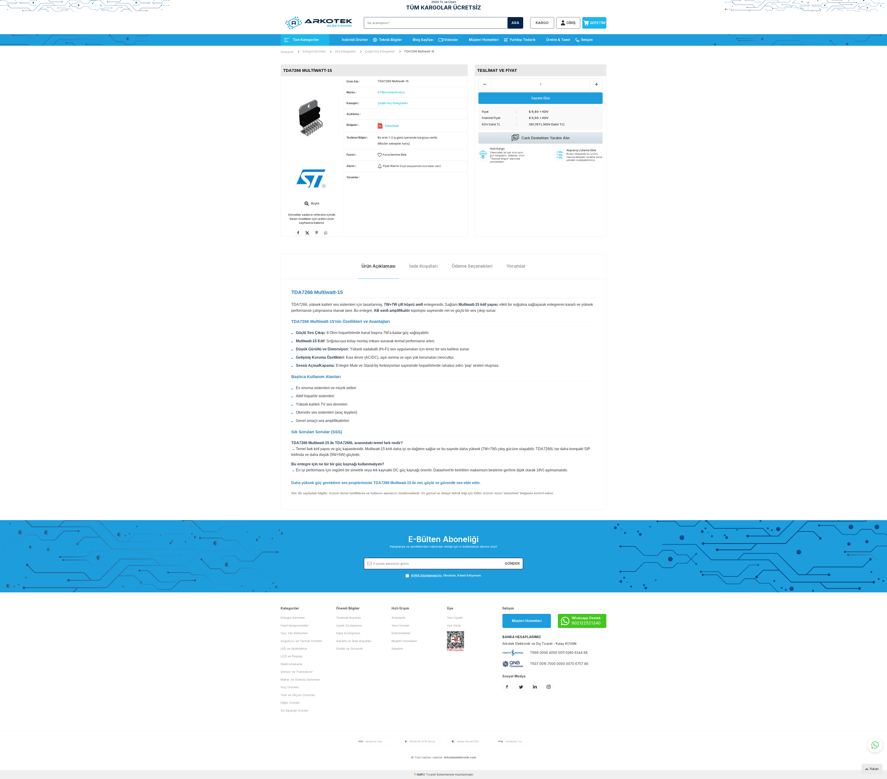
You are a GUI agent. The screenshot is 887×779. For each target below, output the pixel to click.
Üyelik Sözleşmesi (349, 625)
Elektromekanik (291, 664)
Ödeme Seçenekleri (472, 266)
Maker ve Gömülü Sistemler (300, 679)
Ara (515, 23)
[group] (311, 117)
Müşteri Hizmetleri (484, 40)
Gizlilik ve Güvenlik (349, 648)
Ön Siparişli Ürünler (294, 710)
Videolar (451, 40)
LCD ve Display (291, 656)
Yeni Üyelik (455, 617)
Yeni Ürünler (400, 625)
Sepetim (397, 648)
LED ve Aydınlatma (294, 648)
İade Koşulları (423, 266)
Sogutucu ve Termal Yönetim (301, 641)
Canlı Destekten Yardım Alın (545, 138)
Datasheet (392, 125)
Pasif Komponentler (295, 625)
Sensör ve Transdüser (297, 671)
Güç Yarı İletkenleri (294, 633)
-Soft (418, 774)
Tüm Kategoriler (306, 40)
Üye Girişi (454, 625)
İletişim (587, 40)
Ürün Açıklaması (378, 266)
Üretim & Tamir (558, 40)
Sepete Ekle (540, 98)
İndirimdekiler (401, 633)
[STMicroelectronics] (311, 178)
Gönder (512, 563)
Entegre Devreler (314, 51)
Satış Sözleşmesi (348, 633)
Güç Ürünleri (290, 687)
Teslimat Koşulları (348, 617)
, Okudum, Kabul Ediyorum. (446, 575)
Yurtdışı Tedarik (522, 40)
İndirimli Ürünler (355, 40)
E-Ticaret (429, 774)
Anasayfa (287, 52)
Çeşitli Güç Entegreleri (380, 51)
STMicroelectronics (391, 92)
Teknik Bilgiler (390, 40)
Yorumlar (516, 266)
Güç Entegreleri (345, 51)
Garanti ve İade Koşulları (353, 641)
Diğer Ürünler (290, 702)
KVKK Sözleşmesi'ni (426, 575)
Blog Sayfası (423, 40)
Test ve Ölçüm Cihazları (298, 695)
